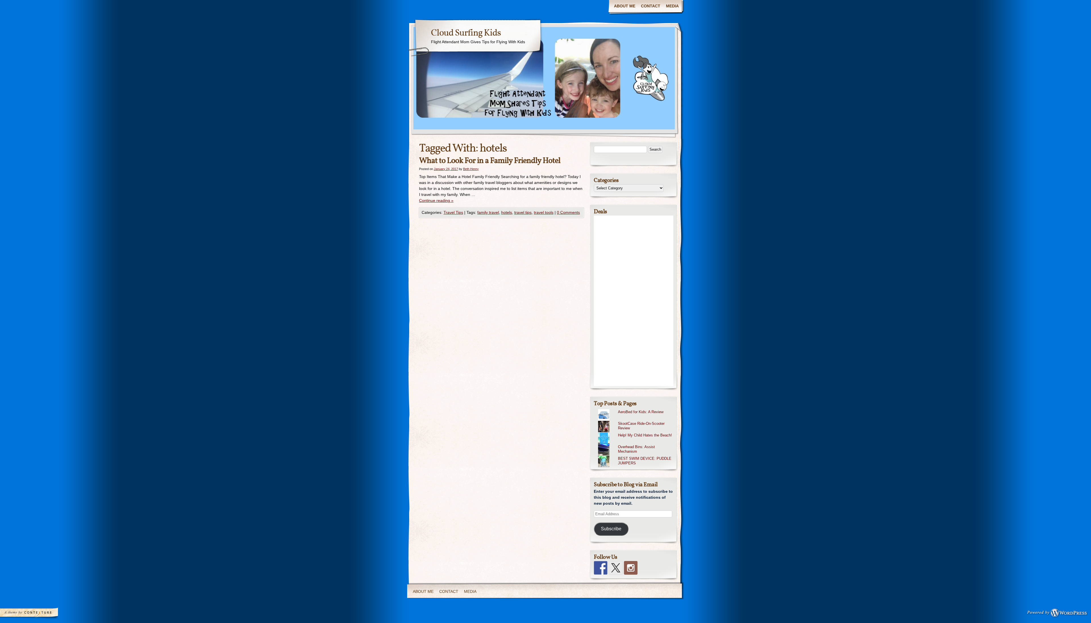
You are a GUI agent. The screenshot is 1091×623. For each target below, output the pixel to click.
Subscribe (611, 528)
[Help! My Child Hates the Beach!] (635, 432)
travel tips (523, 212)
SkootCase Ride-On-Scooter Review (641, 425)
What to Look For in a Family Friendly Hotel (489, 160)
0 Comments (568, 212)
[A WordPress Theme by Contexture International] (36, 614)
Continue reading (436, 200)
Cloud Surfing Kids (466, 33)
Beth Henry (471, 169)
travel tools (543, 212)
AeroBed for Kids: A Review (640, 412)
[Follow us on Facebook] (600, 568)
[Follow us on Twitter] (615, 568)
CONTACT (650, 6)
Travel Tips (453, 212)
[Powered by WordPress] (1058, 614)
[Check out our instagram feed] (631, 568)
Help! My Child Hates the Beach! (645, 435)
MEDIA (672, 6)
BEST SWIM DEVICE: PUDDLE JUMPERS (644, 460)
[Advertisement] (633, 301)
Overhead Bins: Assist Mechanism (636, 449)
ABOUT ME (624, 6)
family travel (488, 212)
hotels (506, 212)
